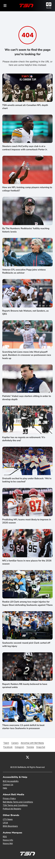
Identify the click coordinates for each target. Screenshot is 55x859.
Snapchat (40, 747)
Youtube (30, 747)
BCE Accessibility (11, 781)
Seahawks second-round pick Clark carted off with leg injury (26, 644)
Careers (14, 743)
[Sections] (5, 5)
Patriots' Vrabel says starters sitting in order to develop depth (26, 398)
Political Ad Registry (12, 808)
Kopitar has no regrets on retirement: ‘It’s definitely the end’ (23, 439)
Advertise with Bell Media (32, 743)
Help (5, 788)
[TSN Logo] (26, 5)
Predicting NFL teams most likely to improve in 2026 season (26, 521)
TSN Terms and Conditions (15, 805)
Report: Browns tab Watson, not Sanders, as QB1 (25, 312)
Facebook (8, 747)
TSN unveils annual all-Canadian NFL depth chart (25, 107)
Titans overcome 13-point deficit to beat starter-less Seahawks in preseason (23, 727)
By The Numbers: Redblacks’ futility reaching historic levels (25, 230)
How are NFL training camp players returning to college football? (27, 189)
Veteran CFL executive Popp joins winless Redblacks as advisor (24, 271)
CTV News (8, 819)
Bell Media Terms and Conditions (18, 802)
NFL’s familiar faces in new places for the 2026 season (26, 562)
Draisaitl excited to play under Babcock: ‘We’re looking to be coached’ (26, 480)
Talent (6, 743)
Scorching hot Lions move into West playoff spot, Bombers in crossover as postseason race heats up (26, 355)
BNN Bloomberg (10, 826)
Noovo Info (8, 840)
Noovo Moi (8, 843)
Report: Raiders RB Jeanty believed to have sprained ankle (24, 686)
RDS (5, 836)
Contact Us (8, 784)
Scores (48, 8)
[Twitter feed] (27, 757)
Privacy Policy (9, 798)
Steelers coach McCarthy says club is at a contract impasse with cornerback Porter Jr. (25, 148)
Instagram (19, 747)
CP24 (5, 822)
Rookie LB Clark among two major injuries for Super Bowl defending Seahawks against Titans (27, 603)
